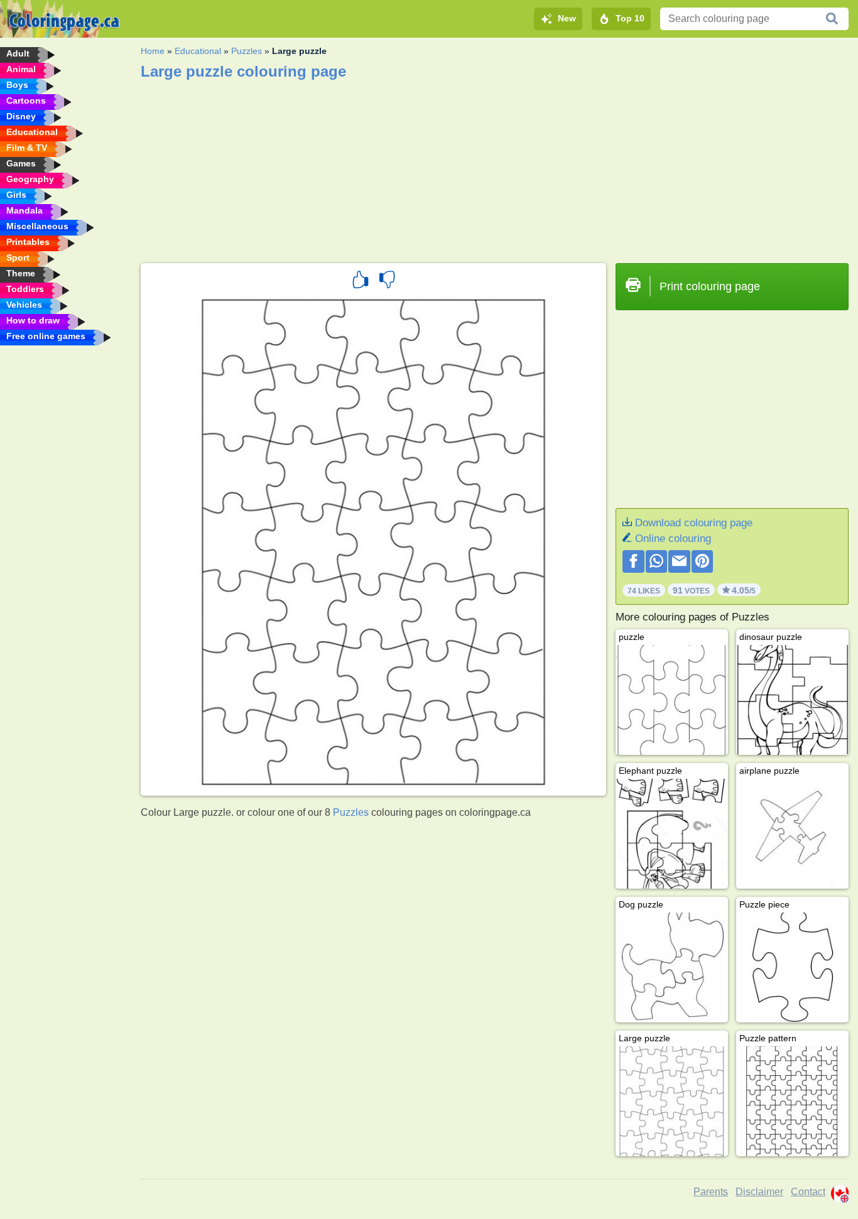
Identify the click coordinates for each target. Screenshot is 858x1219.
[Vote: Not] (387, 281)
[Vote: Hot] (360, 281)
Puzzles (246, 51)
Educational (198, 51)
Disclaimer (759, 1191)
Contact (808, 1191)
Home (153, 51)
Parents (710, 1191)
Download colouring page (693, 523)
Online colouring (673, 538)
